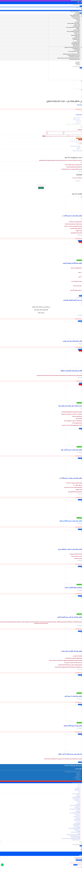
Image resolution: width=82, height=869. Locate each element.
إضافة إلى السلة (79, 138)
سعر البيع (78, 120)
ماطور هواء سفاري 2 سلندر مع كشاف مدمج (70, 549)
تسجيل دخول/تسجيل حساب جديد (78, 782)
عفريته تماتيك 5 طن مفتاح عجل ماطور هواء (70, 405)
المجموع (78, 123)
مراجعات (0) (80, 171)
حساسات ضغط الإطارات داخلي (73, 587)
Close (72, 782)
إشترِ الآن (80, 139)
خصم (79, 121)
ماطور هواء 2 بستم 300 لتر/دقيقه (73, 725)
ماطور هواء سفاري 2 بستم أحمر (73, 696)
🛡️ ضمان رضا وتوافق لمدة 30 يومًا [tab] (75, 146)
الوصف (81, 162)
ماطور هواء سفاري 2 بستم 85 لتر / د (72, 215)
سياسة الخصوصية (77, 776)
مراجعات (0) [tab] (78, 148)
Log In (41, 188)
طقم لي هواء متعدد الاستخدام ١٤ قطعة (71, 370)
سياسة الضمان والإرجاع (77, 778)
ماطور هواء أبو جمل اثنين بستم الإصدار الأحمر (69, 617)
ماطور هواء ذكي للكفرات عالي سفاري (71, 651)
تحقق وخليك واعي (78, 768)
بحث (80, 6)
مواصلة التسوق (79, 860)
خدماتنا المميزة (78, 774)
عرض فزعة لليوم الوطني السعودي (72, 300)
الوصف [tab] (79, 147)
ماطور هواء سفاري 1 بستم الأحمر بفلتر (71, 449)
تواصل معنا (78, 779)
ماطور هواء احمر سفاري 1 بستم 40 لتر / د (70, 478)
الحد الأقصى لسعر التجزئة (76, 118)
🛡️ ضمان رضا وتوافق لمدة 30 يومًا (77, 150)
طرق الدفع (78, 775)
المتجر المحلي (78, 772)
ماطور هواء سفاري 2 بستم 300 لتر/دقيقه (71, 521)
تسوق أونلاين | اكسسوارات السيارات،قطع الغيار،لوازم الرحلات (72, 771)
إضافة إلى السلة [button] (80, 240)
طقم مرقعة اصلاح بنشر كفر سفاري (72, 341)
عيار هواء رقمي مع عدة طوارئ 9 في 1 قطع (70, 754)
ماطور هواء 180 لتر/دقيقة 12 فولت (72, 263)
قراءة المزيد (80, 295)
